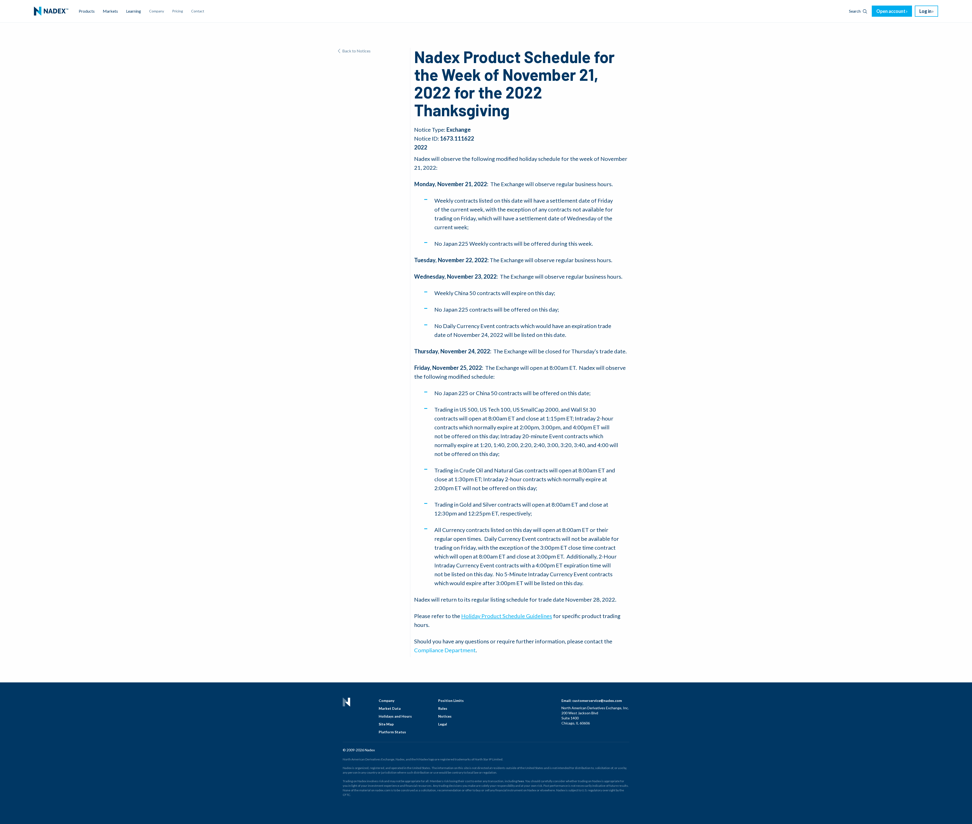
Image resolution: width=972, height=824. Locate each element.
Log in (925, 11)
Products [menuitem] (87, 11)
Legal (442, 724)
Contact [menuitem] (197, 11)
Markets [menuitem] (110, 11)
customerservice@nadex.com (597, 700)
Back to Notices (356, 50)
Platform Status (392, 732)
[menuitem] (51, 11)
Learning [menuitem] (133, 11)
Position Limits (451, 700)
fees (521, 781)
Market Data (390, 708)
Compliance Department (445, 650)
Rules (442, 708)
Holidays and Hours (395, 716)
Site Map (386, 724)
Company (386, 700)
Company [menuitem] (156, 11)
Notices (445, 716)
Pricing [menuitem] (177, 11)
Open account (890, 11)
